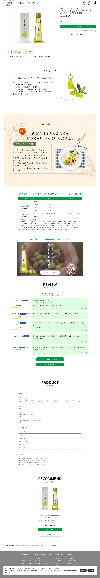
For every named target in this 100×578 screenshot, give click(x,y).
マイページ (57, 563)
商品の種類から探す (13, 545)
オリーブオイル (22, 545)
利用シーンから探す (27, 563)
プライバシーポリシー (41, 560)
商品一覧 (31, 2)
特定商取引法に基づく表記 (42, 563)
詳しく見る (50, 529)
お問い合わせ (71, 558)
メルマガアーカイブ (73, 563)
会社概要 (37, 558)
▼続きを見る (83, 308)
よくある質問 (57, 560)
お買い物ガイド (39, 2)
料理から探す (25, 558)
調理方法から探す (26, 560)
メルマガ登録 (71, 560)
